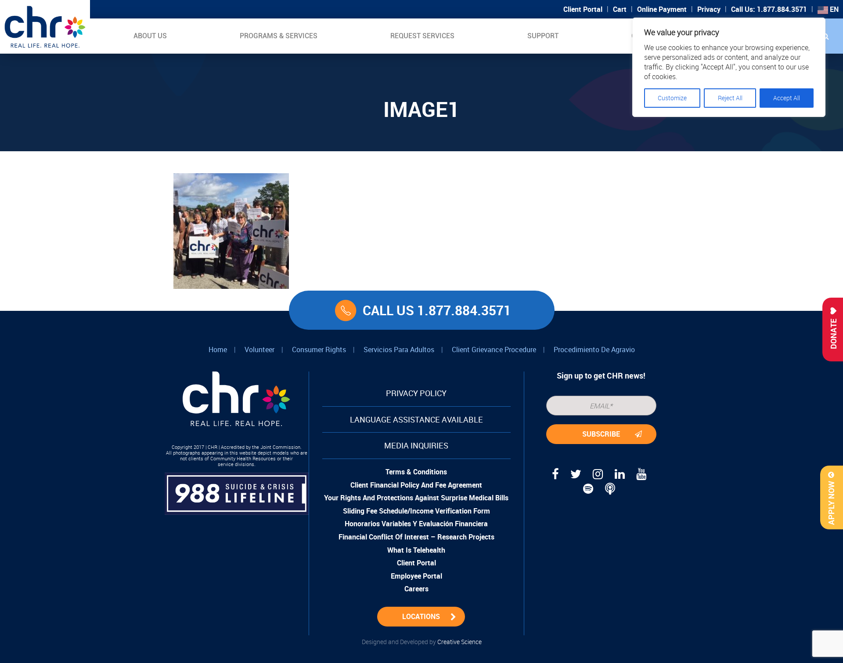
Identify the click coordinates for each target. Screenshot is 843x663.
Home (218, 349)
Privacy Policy (416, 393)
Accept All (786, 98)
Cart (620, 9)
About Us (150, 36)
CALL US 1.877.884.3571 (437, 310)
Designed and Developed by (422, 642)
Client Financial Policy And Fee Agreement (416, 485)
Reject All (730, 98)
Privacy (709, 9)
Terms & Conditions (416, 472)
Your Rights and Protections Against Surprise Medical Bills (416, 498)
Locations (421, 616)
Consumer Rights (319, 349)
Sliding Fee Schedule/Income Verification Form (416, 511)
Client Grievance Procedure (494, 349)
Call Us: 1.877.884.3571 (769, 9)
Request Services (422, 36)
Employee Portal (416, 576)
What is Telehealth (416, 550)
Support (542, 36)
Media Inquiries (416, 445)
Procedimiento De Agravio (594, 349)
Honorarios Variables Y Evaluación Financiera (416, 523)
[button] (825, 36)
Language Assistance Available (416, 419)
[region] (728, 67)
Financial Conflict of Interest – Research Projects (416, 537)
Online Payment (662, 9)
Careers (416, 589)
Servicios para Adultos (399, 349)
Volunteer (259, 349)
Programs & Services (278, 36)
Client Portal (582, 9)
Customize (672, 98)
